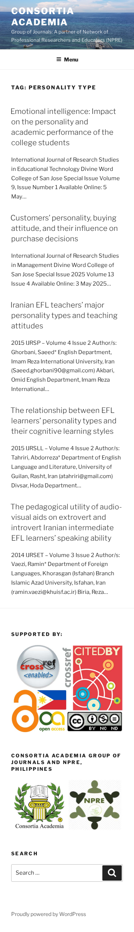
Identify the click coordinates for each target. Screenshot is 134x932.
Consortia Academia (42, 17)
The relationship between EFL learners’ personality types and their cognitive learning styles (63, 421)
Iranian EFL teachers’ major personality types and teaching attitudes (64, 315)
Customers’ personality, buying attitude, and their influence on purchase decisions (64, 228)
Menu (71, 59)
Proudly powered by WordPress (48, 914)
